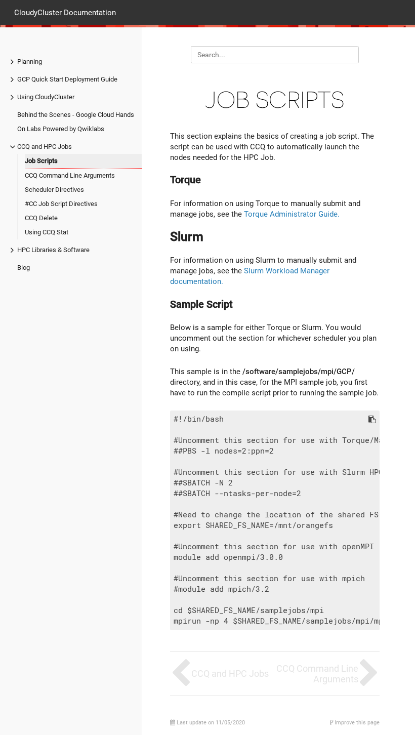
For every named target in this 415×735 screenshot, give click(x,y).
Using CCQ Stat (46, 232)
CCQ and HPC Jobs (44, 146)
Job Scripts (41, 161)
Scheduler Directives (54, 189)
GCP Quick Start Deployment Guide (67, 79)
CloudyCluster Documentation (65, 12)
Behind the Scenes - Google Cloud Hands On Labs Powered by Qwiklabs (75, 122)
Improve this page (356, 722)
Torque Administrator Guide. (292, 214)
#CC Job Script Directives (61, 204)
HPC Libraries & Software (53, 250)
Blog (23, 267)
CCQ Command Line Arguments (70, 175)
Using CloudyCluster (45, 97)
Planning (29, 61)
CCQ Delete (41, 218)
